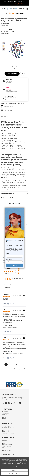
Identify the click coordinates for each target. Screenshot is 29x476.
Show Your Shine (7, 450)
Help (4, 416)
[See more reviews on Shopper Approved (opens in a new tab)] (13, 303)
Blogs (4, 418)
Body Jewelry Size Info (8, 198)
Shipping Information (7, 193)
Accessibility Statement (9, 433)
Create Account (7, 446)
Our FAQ (5, 443)
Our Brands (6, 413)
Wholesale (5, 414)
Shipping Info (6, 429)
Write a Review (14, 289)
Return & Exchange (7, 430)
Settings (14, 467)
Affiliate (5, 417)
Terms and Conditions (8, 427)
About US (5, 411)
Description (4, 116)
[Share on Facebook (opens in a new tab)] (8, 304)
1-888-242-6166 (8, 106)
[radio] (20, 268)
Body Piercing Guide (8, 449)
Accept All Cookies (14, 473)
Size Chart (5, 442)
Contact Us (6, 431)
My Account (6, 447)
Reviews (5, 440)
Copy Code (20, 3)
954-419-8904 (8, 110)
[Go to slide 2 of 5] (27, 225)
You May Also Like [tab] (14, 203)
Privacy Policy (6, 426)
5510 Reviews (10, 274)
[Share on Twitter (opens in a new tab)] (11, 303)
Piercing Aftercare (7, 444)
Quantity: (14, 66)
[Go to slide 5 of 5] (1, 225)
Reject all (14, 470)
